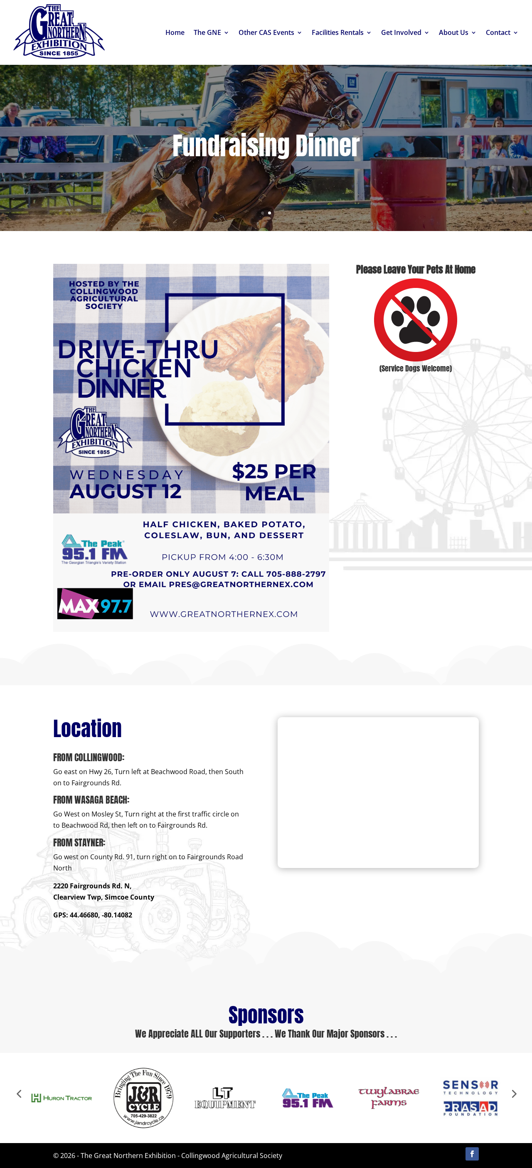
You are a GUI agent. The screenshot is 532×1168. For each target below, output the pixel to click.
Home (175, 32)
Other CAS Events (266, 32)
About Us (453, 32)
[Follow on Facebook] (472, 1154)
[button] (18, 1093)
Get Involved (401, 32)
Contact (498, 32)
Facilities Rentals (338, 32)
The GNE (207, 32)
